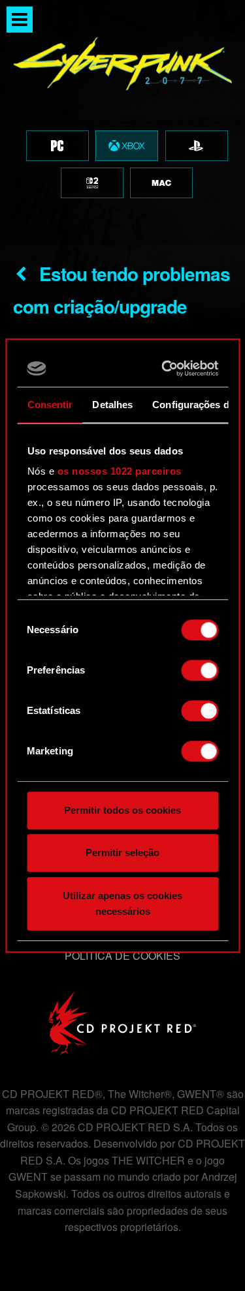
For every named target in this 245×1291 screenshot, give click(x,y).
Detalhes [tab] (112, 404)
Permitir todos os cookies (122, 810)
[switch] (199, 670)
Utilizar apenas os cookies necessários (122, 903)
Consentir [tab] (50, 404)
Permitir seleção (122, 852)
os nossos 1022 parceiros (119, 471)
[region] (122, 122)
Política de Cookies (122, 955)
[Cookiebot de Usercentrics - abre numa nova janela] (166, 368)
